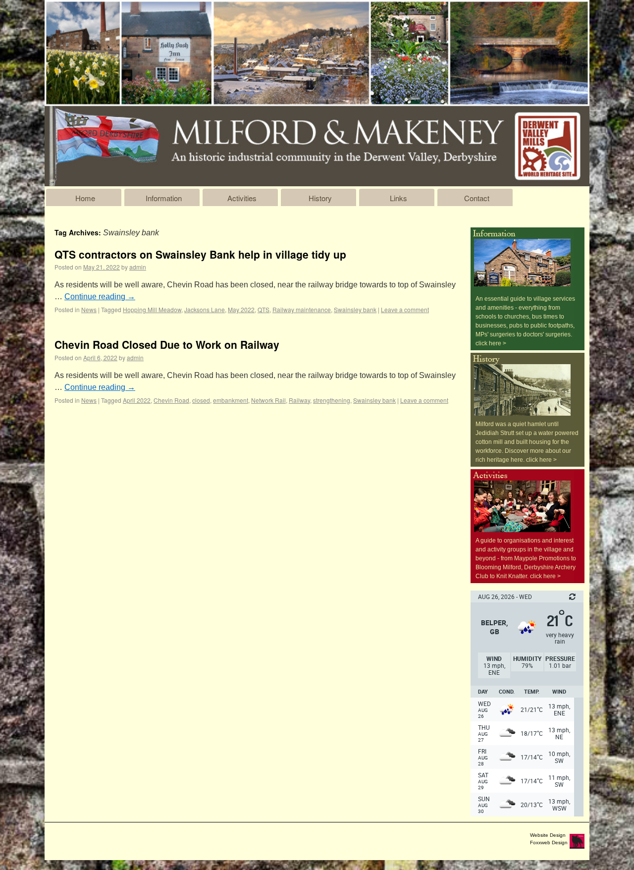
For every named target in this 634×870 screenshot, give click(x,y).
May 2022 (241, 309)
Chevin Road (171, 400)
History (320, 198)
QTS (263, 309)
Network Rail (268, 400)
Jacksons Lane (204, 309)
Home (85, 198)
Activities (242, 198)
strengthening (331, 400)
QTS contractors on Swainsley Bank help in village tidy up (200, 254)
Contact (476, 198)
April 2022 (137, 400)
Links (398, 198)
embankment (230, 400)
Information (164, 198)
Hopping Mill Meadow (152, 309)
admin (137, 267)
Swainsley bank (355, 309)
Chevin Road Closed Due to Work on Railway (166, 344)
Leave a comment (405, 309)
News (89, 309)
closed (201, 400)
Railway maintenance (301, 309)
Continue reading (99, 296)
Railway (299, 400)
